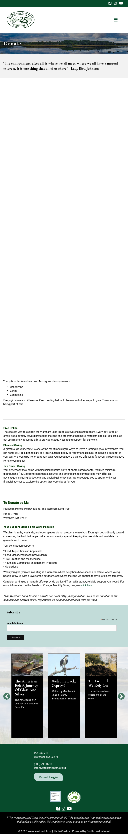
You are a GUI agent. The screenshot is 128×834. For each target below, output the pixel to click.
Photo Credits (62, 831)
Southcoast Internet (98, 831)
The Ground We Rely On (98, 683)
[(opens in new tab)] (55, 796)
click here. (87, 585)
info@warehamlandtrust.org (50, 767)
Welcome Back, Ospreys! (64, 683)
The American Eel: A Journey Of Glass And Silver (26, 688)
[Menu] (116, 19)
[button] (6, 696)
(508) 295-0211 (43, 764)
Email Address (16, 623)
